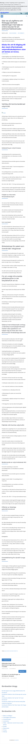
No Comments (21, 33)
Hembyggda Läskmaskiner (9, 717)
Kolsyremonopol (7, 719)
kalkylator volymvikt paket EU (11, 650)
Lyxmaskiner (6, 721)
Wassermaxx (6, 728)
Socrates (17, 740)
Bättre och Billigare (7, 715)
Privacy (5, 730)
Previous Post (7, 659)
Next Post (22, 671)
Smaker (5, 726)
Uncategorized (12, 33)
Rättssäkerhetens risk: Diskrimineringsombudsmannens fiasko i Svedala (14, 665)
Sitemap (5, 731)
